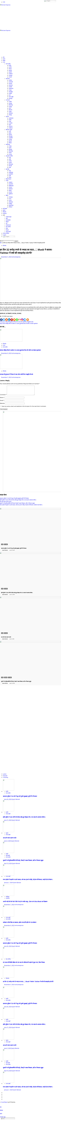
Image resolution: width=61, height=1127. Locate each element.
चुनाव (4, 210)
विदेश (4, 60)
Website (2, 403)
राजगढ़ (10, 139)
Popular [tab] (5, 775)
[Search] (0, 239)
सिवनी (10, 141)
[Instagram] (22, 319)
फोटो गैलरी (8, 231)
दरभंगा (10, 200)
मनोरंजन (5, 213)
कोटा (10, 108)
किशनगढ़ (11, 105)
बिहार (7, 195)
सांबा (10, 167)
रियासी (10, 166)
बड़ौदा (10, 120)
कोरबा (10, 152)
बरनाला (10, 192)
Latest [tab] (4, 774)
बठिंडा (10, 190)
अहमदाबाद (11, 118)
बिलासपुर (11, 151)
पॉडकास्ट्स (8, 225)
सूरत (10, 124)
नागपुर (10, 90)
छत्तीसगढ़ (8, 144)
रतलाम (10, 77)
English (7, 236)
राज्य (4, 2)
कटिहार (10, 207)
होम (3, 57)
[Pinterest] (11, 319)
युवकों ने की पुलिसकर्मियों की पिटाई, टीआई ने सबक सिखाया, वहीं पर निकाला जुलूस (17, 503)
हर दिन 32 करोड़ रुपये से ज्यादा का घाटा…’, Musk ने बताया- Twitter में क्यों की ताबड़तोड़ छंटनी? (28, 981)
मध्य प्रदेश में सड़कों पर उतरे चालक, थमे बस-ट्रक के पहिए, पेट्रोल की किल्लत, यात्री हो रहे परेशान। (21, 505)
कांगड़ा (10, 134)
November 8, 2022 (6, 353)
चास (10, 171)
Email (2, 400)
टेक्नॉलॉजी (8, 220)
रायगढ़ (10, 154)
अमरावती (11, 82)
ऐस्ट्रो (7, 230)
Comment (3, 394)
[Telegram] (24, 319)
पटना (10, 198)
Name (2, 397)
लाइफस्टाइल (8, 217)
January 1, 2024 (8, 882)
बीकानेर (10, 110)
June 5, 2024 (7, 841)
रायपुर (10, 146)
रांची (10, 175)
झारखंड (7, 169)
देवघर (10, 177)
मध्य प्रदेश (8, 64)
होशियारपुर (11, 185)
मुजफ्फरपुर (11, 205)
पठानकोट (11, 184)
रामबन (10, 161)
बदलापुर (10, 98)
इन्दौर (10, 65)
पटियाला (11, 189)
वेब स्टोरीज (8, 226)
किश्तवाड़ (11, 164)
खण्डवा (10, 70)
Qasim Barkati (16, 799)
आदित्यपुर (11, 172)
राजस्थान (8, 100)
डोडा (10, 159)
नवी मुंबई (10, 92)
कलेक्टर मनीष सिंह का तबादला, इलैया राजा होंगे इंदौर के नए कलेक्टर (19, 922)
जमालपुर (11, 197)
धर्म (6, 223)
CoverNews (4, 1102)
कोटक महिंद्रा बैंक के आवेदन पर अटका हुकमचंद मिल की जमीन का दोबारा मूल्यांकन (19, 323)
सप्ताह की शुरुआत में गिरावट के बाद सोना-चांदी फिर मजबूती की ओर (16, 322)
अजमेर (10, 101)
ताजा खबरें (5, 588)
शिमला (10, 143)
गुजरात (7, 116)
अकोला (10, 80)
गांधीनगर (11, 128)
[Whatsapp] (17, 319)
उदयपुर (10, 103)
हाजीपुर (10, 203)
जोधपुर (10, 115)
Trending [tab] (5, 777)
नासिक (10, 93)
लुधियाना (11, 194)
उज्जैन (10, 67)
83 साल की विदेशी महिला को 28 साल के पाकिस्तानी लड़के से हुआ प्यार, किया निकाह (24, 962)
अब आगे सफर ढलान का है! (5, 501)
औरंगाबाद (11, 202)
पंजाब (7, 180)
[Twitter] (4, 319)
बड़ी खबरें (5, 208)
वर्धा (9, 95)
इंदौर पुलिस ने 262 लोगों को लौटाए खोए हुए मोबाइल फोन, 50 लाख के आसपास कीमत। (18, 500)
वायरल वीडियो (6, 233)
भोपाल (10, 69)
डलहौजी (10, 138)
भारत (4, 59)
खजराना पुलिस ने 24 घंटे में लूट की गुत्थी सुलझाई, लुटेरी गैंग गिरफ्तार (14, 498)
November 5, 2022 (6, 257)
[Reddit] (6, 319)
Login (4, 235)
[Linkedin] (9, 319)
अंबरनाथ (11, 85)
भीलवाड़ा (11, 113)
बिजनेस (4, 212)
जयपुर (10, 111)
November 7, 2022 (9, 904)
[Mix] (14, 319)
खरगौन (10, 72)
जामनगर (10, 126)
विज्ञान (7, 222)
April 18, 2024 (8, 863)
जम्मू (10, 157)
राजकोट (10, 123)
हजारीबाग (11, 174)
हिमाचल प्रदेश (9, 129)
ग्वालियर (10, 73)
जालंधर (10, 187)
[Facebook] (1, 319)
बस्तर (10, 148)
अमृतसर (10, 182)
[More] (27, 319)
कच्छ (10, 121)
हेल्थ (7, 228)
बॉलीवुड (7, 896)
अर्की (10, 131)
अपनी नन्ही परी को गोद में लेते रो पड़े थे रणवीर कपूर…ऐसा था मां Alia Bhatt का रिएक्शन (25, 901)
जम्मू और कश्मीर (9, 156)
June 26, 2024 (8, 799)
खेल (7, 218)
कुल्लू (10, 133)
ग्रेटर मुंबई (11, 97)
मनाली (10, 162)
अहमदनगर (11, 88)
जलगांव (10, 83)
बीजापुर (10, 149)
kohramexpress (16, 257)
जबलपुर (10, 75)
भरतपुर (10, 106)
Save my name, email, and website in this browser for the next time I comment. (24, 406)
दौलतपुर (10, 136)
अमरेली (10, 87)
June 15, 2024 (8, 820)
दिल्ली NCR (8, 179)
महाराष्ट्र (8, 78)
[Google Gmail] (19, 319)
